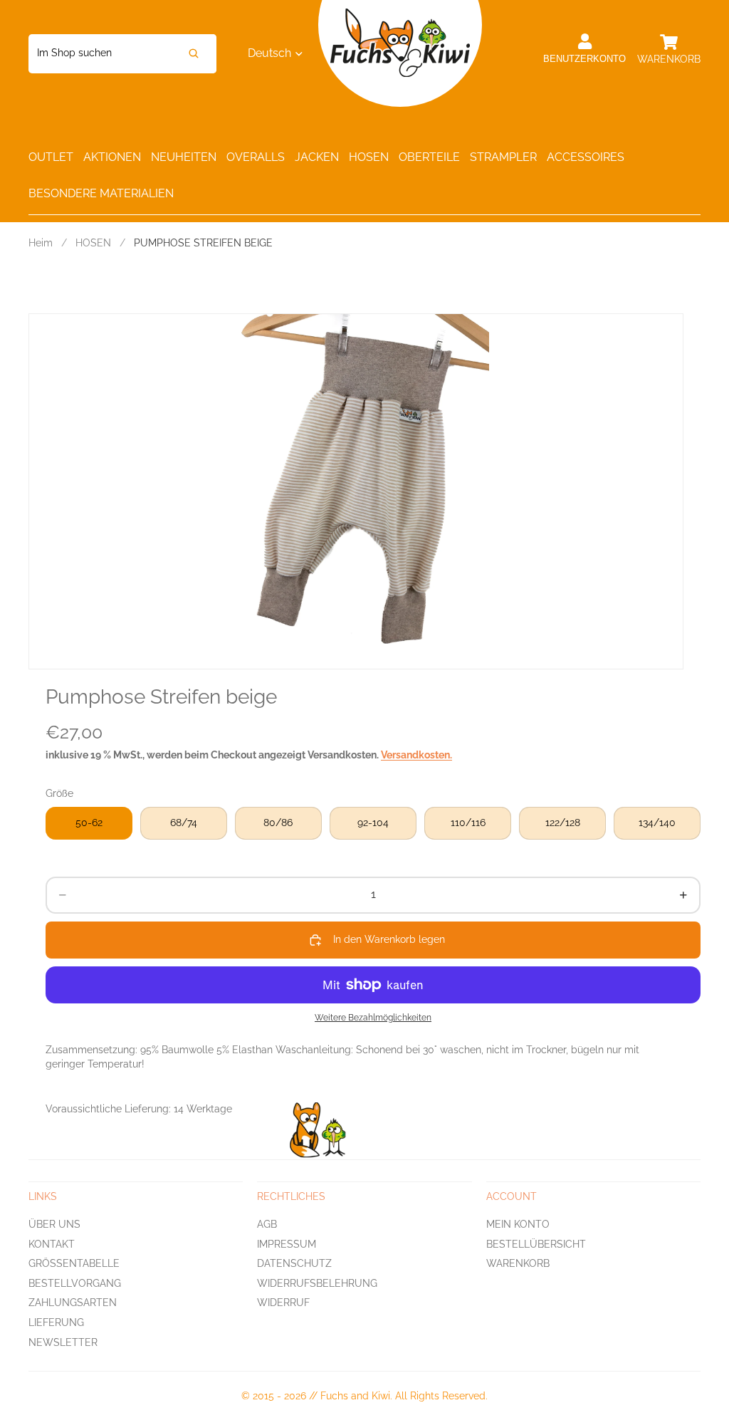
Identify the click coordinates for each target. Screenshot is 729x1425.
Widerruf (283, 1303)
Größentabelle (74, 1263)
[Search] (193, 53)
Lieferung (56, 1322)
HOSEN (93, 243)
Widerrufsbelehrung (317, 1283)
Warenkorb (518, 1263)
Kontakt (51, 1244)
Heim (40, 243)
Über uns (54, 1224)
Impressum (286, 1244)
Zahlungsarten (72, 1303)
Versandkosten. (416, 755)
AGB (267, 1224)
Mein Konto (518, 1224)
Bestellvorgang (74, 1283)
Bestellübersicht (536, 1244)
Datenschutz (294, 1263)
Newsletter (63, 1342)
